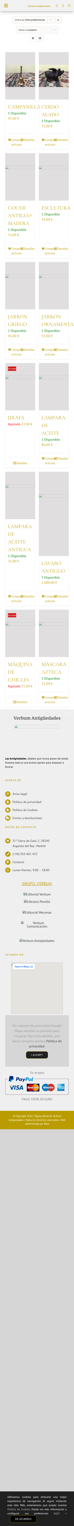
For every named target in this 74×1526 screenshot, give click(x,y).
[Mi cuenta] (63, 5)
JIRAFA (16, 418)
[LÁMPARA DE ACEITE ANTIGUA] (20, 495)
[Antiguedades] (37, 940)
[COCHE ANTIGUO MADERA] (20, 177)
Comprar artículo (15, 142)
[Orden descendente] (58, 19)
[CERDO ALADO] (54, 76)
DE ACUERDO (23, 1518)
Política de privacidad (27, 802)
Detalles (28, 140)
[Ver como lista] (39, 38)
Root (46, 1123)
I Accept (37, 1054)
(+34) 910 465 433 (25, 854)
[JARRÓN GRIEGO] (20, 285)
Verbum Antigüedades (39, 6)
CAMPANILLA (24, 107)
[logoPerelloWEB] (37, 901)
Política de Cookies (25, 810)
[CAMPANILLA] (20, 76)
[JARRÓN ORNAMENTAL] (54, 285)
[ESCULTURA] (54, 177)
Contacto (18, 862)
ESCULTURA (56, 208)
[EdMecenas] (37, 912)
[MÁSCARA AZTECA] (54, 633)
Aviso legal (20, 794)
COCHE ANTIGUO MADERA (19, 215)
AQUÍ (59, 1513)
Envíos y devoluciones (27, 818)
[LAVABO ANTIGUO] (54, 514)
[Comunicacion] (37, 923)
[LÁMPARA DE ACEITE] (54, 386)
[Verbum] (37, 894)
